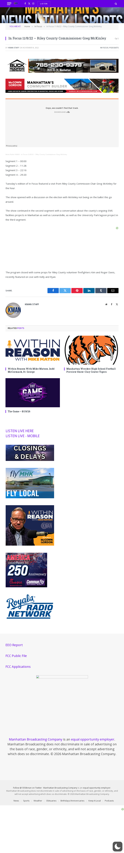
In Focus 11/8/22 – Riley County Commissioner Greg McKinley (44, 154)
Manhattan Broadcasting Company (35, 739)
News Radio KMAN (12, 154)
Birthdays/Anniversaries (72, 800)
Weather (38, 800)
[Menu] (9, 3)
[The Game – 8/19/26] (32, 392)
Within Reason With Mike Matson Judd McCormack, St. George (31, 370)
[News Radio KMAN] (16, 3)
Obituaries (51, 800)
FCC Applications (18, 666)
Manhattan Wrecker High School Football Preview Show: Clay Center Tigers (91, 370)
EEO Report (14, 645)
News (16, 800)
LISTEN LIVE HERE (20, 431)
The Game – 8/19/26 (19, 411)
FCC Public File (16, 656)
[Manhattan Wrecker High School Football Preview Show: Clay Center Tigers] (91, 350)
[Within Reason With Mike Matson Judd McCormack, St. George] (32, 350)
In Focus (104, 47)
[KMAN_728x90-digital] (62, 91)
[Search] (115, 3)
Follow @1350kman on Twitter (27, 787)
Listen (43, 3)
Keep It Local (94, 800)
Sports (26, 800)
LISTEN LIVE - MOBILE (23, 436)
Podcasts (114, 47)
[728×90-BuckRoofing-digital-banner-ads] (62, 71)
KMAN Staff (13, 47)
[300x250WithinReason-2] (30, 544)
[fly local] (30, 497)
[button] (117, 846)
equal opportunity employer (92, 739)
